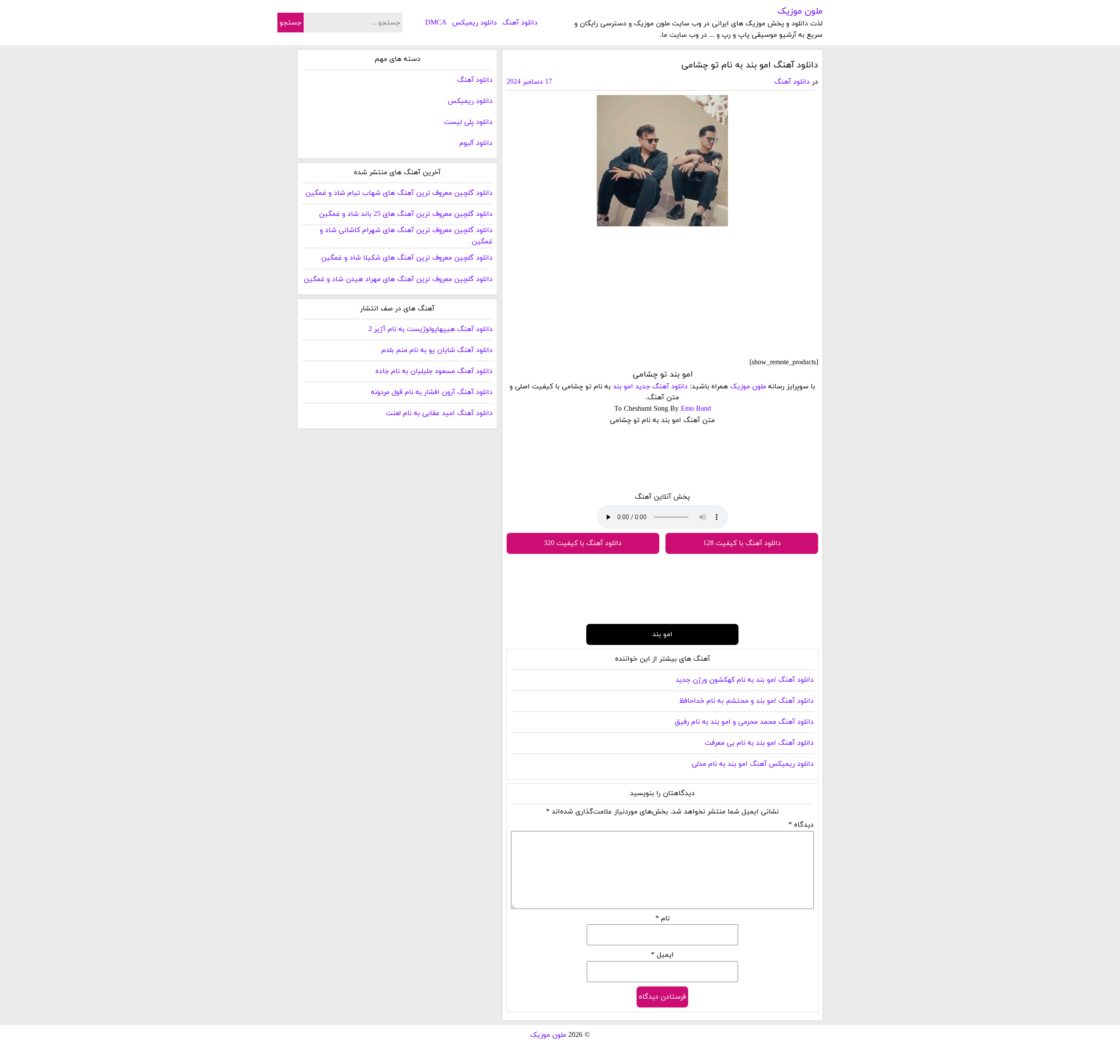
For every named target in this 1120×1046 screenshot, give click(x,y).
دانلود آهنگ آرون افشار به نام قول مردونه (432, 392)
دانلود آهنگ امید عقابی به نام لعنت (439, 413)
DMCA (436, 23)
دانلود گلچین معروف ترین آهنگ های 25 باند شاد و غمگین (406, 214)
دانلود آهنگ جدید (661, 386)
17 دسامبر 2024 (529, 82)
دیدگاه (801, 825)
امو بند (623, 386)
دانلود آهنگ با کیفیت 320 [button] (583, 543)
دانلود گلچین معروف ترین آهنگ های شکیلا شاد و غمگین (407, 258)
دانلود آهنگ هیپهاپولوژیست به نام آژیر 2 (430, 329)
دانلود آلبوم (476, 143)
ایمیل (662, 955)
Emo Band (696, 409)
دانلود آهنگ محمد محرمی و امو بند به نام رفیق (744, 722)
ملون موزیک (799, 11)
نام (662, 918)
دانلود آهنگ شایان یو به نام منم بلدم (437, 350)
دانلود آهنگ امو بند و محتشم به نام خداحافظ (746, 701)
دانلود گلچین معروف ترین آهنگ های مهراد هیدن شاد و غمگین (398, 279)
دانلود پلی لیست (468, 122)
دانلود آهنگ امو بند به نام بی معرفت (759, 743)
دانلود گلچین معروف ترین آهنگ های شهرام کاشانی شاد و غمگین (406, 236)
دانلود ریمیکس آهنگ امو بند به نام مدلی (753, 764)
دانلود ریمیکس (474, 23)
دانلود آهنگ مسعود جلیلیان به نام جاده (434, 371)
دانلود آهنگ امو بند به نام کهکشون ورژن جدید (745, 680)
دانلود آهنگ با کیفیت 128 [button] (742, 543)
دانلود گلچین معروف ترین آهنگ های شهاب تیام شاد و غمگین (399, 193)
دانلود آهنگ (520, 23)
